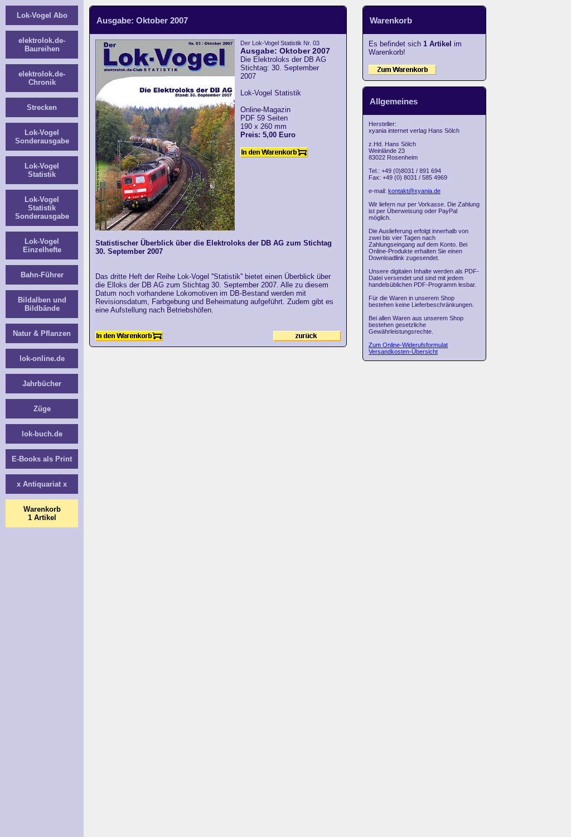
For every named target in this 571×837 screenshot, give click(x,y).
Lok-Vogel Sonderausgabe (42, 136)
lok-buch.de (42, 434)
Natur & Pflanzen (42, 333)
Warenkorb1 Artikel (42, 513)
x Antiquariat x (42, 484)
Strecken (42, 107)
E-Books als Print (42, 459)
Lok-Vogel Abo (42, 15)
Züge (42, 409)
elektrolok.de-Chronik (41, 78)
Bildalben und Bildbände (42, 304)
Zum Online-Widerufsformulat (408, 344)
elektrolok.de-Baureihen (41, 44)
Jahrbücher (41, 383)
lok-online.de (42, 358)
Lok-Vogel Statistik (42, 170)
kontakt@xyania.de (414, 190)
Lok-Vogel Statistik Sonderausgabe (42, 207)
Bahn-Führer (42, 275)
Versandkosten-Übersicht (403, 351)
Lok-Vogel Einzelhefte (42, 245)
